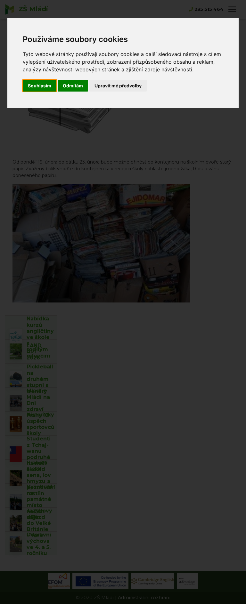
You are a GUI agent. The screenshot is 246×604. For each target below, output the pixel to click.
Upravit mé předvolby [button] (118, 85)
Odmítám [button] (73, 85)
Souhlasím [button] (39, 85)
